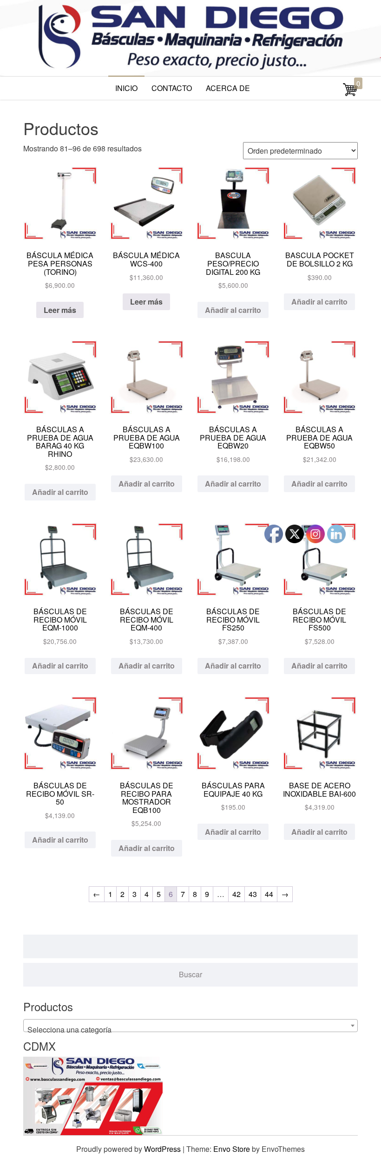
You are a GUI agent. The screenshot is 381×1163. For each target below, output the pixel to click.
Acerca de (228, 88)
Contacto (171, 88)
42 (236, 894)
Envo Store (231, 1149)
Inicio (126, 88)
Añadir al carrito (233, 310)
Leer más (60, 310)
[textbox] (190, 1030)
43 (253, 894)
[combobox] (190, 1025)
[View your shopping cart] (350, 94)
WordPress (162, 1149)
